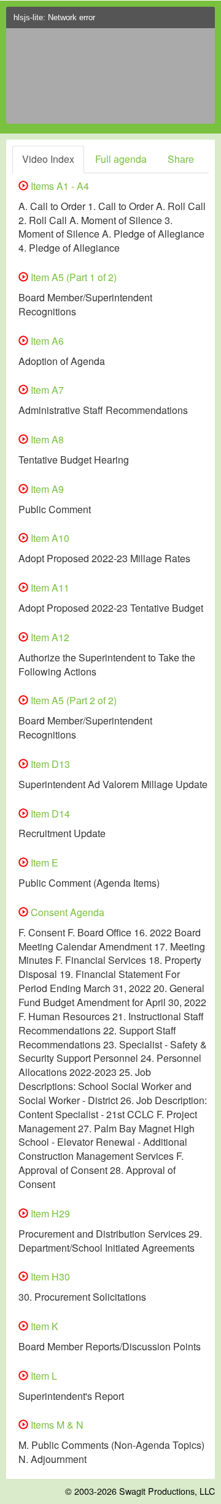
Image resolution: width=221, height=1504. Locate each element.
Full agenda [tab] (121, 159)
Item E (43, 862)
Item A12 (48, 637)
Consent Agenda (66, 912)
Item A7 (46, 390)
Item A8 (46, 439)
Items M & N (55, 1425)
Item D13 (49, 764)
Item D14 (49, 814)
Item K (43, 1326)
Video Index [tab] (48, 159)
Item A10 (48, 538)
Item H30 (49, 1276)
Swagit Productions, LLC (167, 1490)
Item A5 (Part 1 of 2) (72, 277)
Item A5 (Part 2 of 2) (72, 700)
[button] (203, 21)
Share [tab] (181, 159)
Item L (42, 1376)
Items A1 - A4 (58, 186)
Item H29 (49, 1213)
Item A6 (46, 341)
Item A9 (46, 489)
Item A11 (48, 588)
